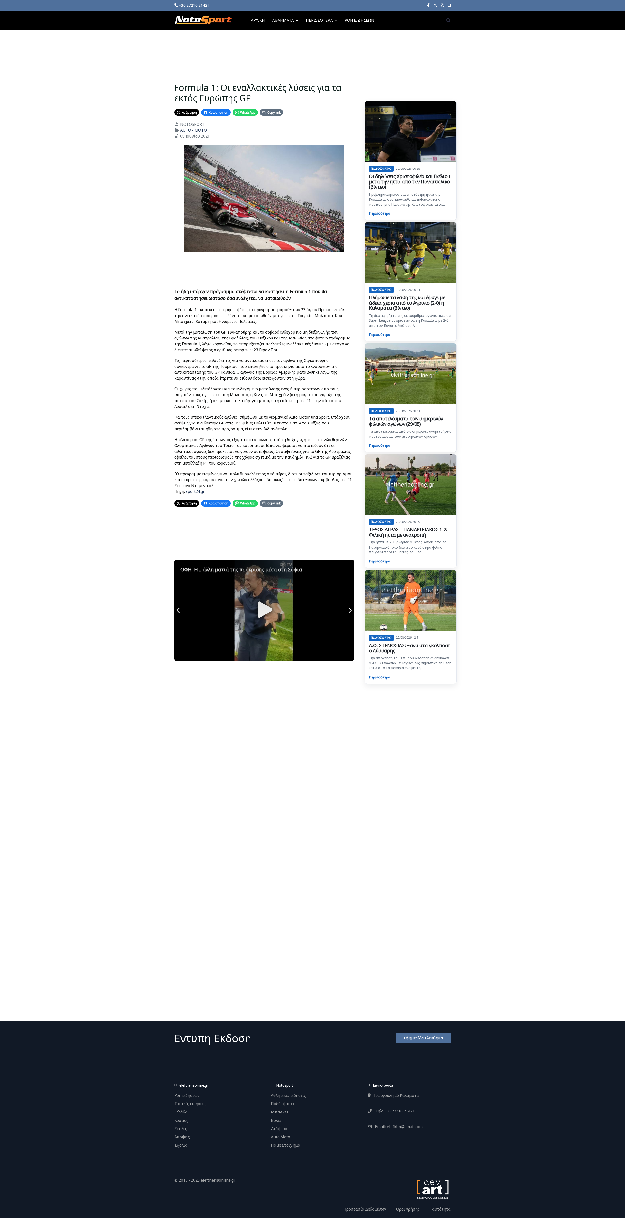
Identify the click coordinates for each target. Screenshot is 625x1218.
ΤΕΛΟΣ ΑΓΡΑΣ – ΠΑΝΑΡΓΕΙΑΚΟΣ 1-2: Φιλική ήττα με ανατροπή (408, 532)
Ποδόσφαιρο (282, 1103)
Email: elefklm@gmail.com (398, 1126)
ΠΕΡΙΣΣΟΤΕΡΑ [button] (319, 20)
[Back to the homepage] (203, 20)
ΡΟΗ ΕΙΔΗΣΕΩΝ (359, 20)
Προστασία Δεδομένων (365, 1209)
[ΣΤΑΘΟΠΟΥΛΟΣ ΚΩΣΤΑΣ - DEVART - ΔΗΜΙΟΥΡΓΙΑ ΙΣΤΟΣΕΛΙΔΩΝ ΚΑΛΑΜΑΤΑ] (432, 1188)
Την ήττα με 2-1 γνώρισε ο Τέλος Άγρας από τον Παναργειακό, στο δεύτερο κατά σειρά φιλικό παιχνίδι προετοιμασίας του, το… (408, 547)
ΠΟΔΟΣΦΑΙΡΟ (381, 169)
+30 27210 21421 (193, 5)
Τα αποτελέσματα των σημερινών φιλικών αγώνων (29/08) (406, 421)
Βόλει (276, 1120)
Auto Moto (280, 1137)
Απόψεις (182, 1137)
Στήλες (180, 1128)
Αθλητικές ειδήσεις (288, 1095)
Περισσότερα (379, 213)
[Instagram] (442, 5)
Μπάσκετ (280, 1112)
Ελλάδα (181, 1112)
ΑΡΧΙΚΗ (258, 20)
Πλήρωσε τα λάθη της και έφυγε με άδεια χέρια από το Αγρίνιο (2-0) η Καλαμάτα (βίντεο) (407, 302)
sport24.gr (195, 491)
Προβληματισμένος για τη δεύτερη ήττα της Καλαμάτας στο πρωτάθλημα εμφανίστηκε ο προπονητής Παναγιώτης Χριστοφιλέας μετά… (407, 199)
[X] (435, 5)
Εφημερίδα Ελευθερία (423, 1038)
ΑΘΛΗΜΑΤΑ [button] (283, 20)
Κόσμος (181, 1120)
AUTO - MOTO (193, 130)
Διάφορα (279, 1128)
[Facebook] (428, 5)
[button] (448, 20)
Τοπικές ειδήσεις (190, 1103)
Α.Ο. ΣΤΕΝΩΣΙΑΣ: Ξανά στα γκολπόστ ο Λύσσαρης (409, 648)
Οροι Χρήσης (408, 1209)
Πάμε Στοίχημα (285, 1145)
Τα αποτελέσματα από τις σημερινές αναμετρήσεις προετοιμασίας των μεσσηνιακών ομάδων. (410, 433)
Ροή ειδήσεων (187, 1095)
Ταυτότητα (440, 1209)
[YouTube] (449, 5)
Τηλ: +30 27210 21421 (394, 1111)
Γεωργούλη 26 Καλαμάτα (396, 1095)
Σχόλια (181, 1145)
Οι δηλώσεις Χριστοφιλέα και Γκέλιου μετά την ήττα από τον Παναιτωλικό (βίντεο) (409, 181)
